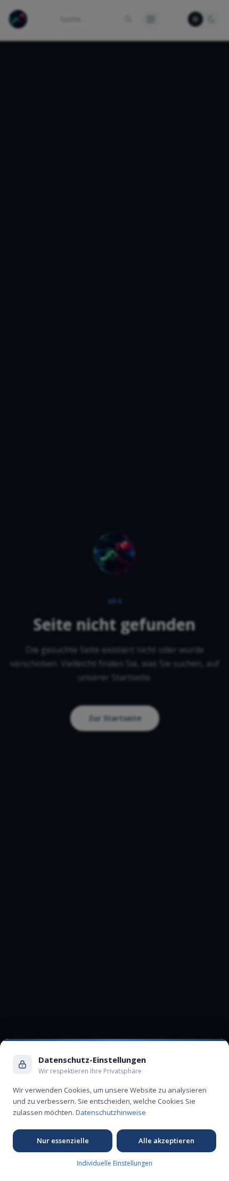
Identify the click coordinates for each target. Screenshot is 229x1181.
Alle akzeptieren (166, 1140)
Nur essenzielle (63, 1140)
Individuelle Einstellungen (114, 1163)
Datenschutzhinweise (111, 1112)
